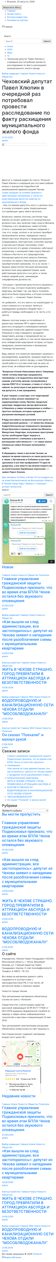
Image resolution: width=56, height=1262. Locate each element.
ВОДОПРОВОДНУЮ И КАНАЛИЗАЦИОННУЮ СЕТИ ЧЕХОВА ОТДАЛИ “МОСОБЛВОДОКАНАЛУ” (28, 707)
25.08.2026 (7, 605)
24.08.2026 (7, 653)
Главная (11, 10)
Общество (7, 76)
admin (5, 140)
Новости (40, 73)
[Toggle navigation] (5, 33)
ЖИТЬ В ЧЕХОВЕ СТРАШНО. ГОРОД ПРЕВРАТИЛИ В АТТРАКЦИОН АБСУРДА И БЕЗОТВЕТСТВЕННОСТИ (27, 676)
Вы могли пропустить (21, 814)
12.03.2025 (7, 137)
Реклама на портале (17, 20)
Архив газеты (14, 14)
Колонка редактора (17, 17)
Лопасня (37, 1254)
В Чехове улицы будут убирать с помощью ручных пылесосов (24, 485)
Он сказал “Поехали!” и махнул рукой (22, 737)
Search (7, 36)
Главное (24, 73)
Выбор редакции (10, 73)
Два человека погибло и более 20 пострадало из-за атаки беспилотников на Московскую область (28, 479)
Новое (32, 73)
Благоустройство (11, 662)
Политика (44, 575)
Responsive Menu (11, 7)
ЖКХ (31, 697)
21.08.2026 (7, 718)
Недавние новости (18, 1096)
